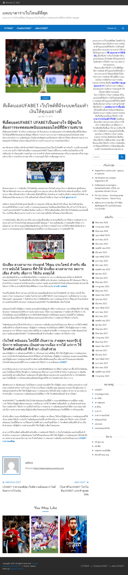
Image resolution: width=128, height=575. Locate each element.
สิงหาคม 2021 (101, 333)
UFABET (45, 98)
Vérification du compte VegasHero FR (105, 179)
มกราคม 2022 (101, 312)
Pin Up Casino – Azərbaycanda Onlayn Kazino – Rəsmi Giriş (109, 197)
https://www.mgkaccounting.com (48, 468)
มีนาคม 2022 (101, 303)
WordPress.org (102, 454)
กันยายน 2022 (101, 278)
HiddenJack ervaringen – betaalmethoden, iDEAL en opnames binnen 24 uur (107, 188)
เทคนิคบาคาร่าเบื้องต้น (115, 106)
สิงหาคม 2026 (101, 222)
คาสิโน (98, 406)
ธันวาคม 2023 (101, 243)
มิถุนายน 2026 (101, 231)
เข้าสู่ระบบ (99, 442)
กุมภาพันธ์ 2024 (102, 235)
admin (29, 463)
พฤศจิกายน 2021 (102, 320)
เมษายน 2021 (101, 350)
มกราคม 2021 (101, 363)
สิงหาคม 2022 (101, 282)
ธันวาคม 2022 (101, 265)
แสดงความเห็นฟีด (102, 450)
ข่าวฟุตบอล (100, 402)
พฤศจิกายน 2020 (102, 371)
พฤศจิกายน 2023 (102, 248)
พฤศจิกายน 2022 (102, 269)
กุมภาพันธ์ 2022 (102, 307)
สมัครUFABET (41, 28)
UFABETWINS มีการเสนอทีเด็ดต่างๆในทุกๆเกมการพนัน (16, 543)
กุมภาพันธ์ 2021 (102, 359)
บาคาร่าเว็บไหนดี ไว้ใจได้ (105, 119)
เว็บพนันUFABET (24, 28)
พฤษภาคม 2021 (102, 346)
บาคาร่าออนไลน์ (102, 415)
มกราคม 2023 (101, 260)
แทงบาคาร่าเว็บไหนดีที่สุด (25, 13)
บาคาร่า (98, 411)
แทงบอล (98, 424)
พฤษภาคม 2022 (102, 295)
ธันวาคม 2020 (101, 367)
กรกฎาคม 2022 (102, 286)
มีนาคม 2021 (101, 354)
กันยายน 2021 (101, 329)
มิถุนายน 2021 (101, 341)
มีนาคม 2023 (101, 252)
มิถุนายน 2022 (101, 290)
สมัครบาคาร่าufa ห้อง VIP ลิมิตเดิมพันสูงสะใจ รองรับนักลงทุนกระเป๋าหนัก (108, 205)
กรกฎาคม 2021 (102, 337)
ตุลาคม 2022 (101, 273)
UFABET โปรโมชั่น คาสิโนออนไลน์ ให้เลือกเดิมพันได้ (73, 543)
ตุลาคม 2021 (101, 324)
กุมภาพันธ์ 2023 (102, 256)
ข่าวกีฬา (98, 398)
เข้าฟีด (97, 446)
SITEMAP (8, 28)
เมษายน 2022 (101, 299)
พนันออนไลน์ (100, 419)
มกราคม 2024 (101, 239)
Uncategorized (101, 394)
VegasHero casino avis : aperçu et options (109, 172)
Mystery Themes (17, 568)
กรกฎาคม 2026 (102, 226)
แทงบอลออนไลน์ (102, 428)
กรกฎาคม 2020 (102, 376)
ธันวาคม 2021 (101, 316)
